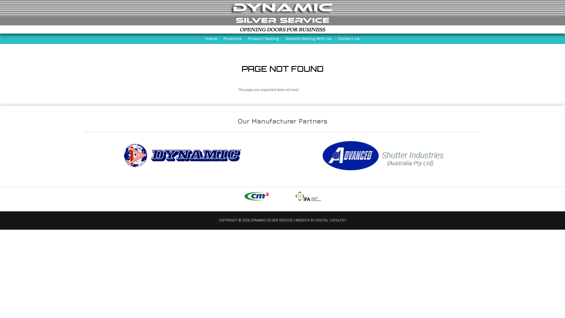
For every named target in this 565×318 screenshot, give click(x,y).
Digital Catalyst (331, 220)
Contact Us (349, 38)
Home (211, 38)
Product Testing (263, 38)
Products (232, 38)
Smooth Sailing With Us (308, 38)
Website (302, 220)
